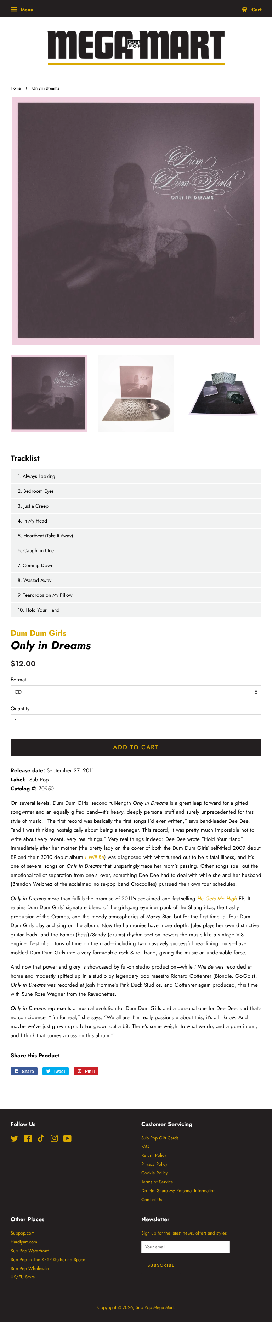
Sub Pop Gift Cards (159, 1138)
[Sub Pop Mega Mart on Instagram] (54, 1140)
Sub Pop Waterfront (30, 1250)
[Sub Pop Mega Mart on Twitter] (14, 1140)
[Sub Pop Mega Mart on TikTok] (41, 1140)
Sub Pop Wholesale (30, 1268)
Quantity (20, 708)
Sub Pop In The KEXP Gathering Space (48, 1259)
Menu (26, 9)
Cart (255, 9)
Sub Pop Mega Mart (155, 1307)
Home (16, 88)
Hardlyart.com (24, 1242)
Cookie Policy (154, 1173)
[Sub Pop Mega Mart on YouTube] (67, 1140)
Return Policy (153, 1155)
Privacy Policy (154, 1164)
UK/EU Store (23, 1277)
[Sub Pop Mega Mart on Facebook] (28, 1140)
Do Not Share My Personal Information (178, 1190)
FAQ (145, 1146)
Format (18, 679)
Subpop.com (23, 1233)
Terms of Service (157, 1181)
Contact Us (151, 1199)
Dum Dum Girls (38, 633)
